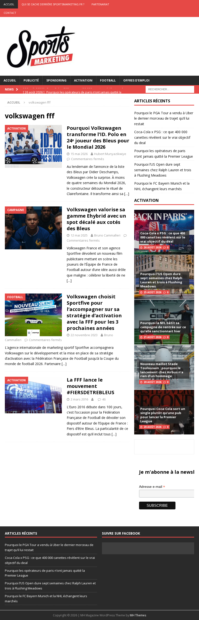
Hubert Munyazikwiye (110, 154)
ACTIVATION (146, 200)
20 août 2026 (152, 382)
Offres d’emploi (136, 80)
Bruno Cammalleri (107, 235)
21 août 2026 (152, 337)
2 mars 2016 (79, 399)
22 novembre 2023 (84, 335)
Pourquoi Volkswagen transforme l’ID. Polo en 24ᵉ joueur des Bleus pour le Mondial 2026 (98, 137)
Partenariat (100, 4)
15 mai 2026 (79, 154)
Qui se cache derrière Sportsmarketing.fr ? (53, 4)
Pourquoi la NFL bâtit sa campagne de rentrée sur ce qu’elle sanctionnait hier (163, 327)
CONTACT (10, 13)
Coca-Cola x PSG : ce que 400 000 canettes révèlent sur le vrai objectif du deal (162, 137)
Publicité (31, 80)
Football (108, 80)
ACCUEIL (9, 4)
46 (104, 399)
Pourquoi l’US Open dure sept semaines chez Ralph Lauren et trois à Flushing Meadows (162, 170)
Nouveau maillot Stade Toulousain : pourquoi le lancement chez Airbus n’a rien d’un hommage (161, 370)
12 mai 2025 (79, 235)
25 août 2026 (152, 292)
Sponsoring (56, 80)
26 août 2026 (152, 247)
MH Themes (138, 615)
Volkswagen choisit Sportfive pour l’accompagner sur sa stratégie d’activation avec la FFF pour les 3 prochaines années (94, 312)
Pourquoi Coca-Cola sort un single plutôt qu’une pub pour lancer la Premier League (162, 415)
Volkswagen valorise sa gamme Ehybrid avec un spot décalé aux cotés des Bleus (96, 219)
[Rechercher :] (170, 89)
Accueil (10, 80)
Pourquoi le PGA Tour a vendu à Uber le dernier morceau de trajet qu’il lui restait (163, 118)
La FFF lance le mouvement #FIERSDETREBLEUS (90, 386)
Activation (83, 80)
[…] (126, 193)
